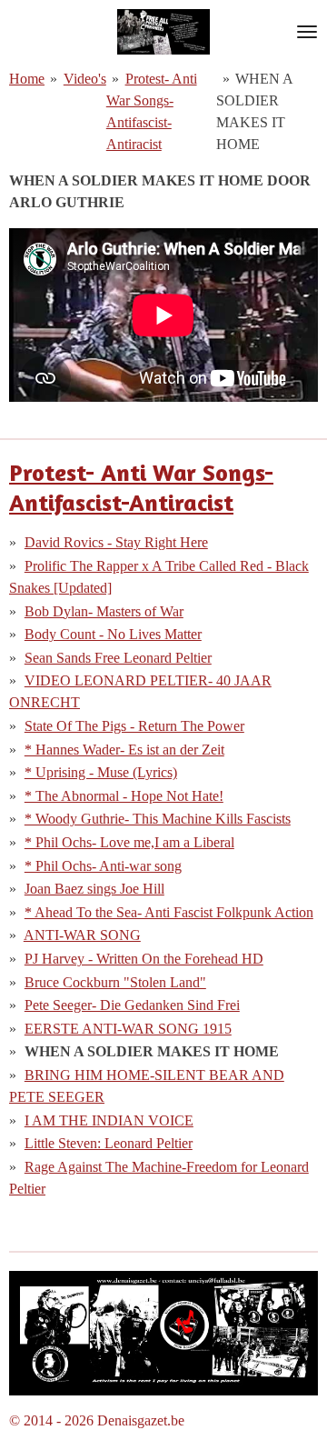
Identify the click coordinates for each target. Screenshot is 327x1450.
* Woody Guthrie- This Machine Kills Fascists (158, 818)
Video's (85, 78)
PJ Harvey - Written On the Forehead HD (144, 958)
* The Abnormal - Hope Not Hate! (124, 796)
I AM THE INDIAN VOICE (109, 1120)
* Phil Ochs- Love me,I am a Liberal (129, 842)
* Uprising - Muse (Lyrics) (101, 772)
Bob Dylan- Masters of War (104, 611)
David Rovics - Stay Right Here (116, 542)
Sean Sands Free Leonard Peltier (118, 657)
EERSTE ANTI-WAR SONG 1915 (128, 1028)
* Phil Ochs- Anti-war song (103, 866)
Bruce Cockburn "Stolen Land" (115, 982)
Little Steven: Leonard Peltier (109, 1143)
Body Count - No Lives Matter (113, 634)
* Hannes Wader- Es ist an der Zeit (124, 749)
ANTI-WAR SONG (82, 935)
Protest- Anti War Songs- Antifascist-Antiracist (141, 487)
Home (27, 78)
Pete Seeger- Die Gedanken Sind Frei (132, 1005)
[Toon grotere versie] (163, 1333)
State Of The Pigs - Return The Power (134, 726)
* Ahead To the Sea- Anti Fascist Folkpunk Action (169, 912)
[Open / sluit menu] (307, 32)
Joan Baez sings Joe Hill (94, 888)
